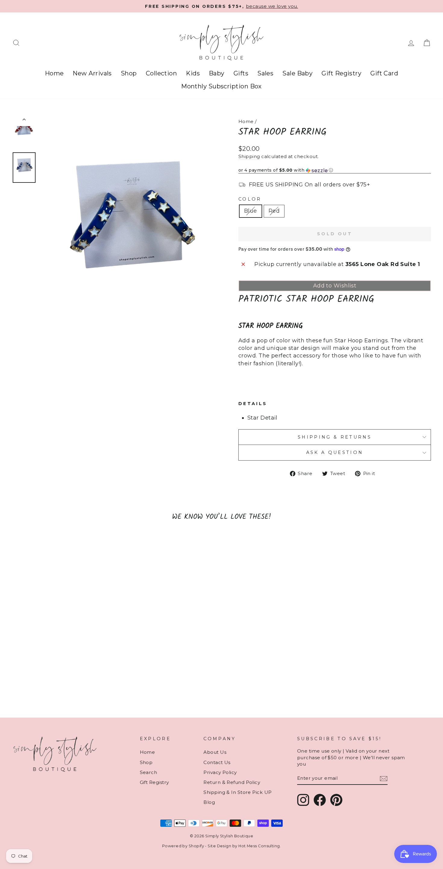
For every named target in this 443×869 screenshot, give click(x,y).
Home (54, 73)
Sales (265, 73)
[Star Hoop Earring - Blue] (58, 691)
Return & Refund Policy (231, 782)
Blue (250, 211)
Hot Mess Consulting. (259, 846)
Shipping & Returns (335, 437)
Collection (161, 73)
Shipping (249, 156)
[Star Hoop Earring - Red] (66, 691)
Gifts (241, 73)
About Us (214, 752)
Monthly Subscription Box (221, 86)
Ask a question (334, 452)
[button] (334, 170)
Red (274, 211)
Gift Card (384, 73)
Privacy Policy (220, 772)
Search (148, 772)
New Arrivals (92, 73)
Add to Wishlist (335, 285)
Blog (209, 802)
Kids (193, 73)
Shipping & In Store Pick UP (237, 792)
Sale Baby (297, 73)
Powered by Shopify (183, 846)
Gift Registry (341, 73)
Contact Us (217, 762)
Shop (129, 73)
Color (250, 199)
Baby (217, 73)
